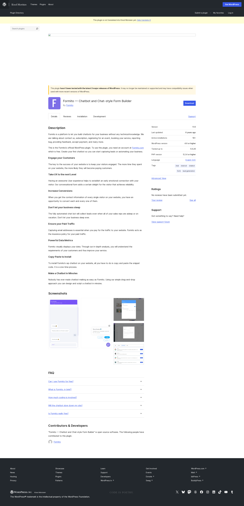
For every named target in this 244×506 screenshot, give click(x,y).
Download (189, 103)
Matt (194, 472)
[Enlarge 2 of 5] (108, 301)
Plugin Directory (17, 13)
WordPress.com (199, 468)
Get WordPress (232, 4)
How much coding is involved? (62, 397)
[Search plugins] (37, 28)
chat (177, 166)
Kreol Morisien (40, 492)
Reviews (67, 116)
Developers (106, 476)
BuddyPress (197, 480)
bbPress (195, 476)
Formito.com (138, 147)
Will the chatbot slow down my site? (65, 405)
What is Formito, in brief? (60, 389)
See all (193, 200)
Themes (58, 472)
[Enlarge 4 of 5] (140, 326)
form (179, 171)
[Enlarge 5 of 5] (140, 347)
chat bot (184, 166)
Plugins (58, 476)
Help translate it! (144, 20)
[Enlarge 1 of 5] (75, 301)
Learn (103, 468)
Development (99, 116)
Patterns (59, 480)
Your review (156, 200)
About (12, 468)
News (12, 472)
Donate (150, 476)
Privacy (13, 480)
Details (54, 116)
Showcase (59, 468)
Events (149, 472)
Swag (149, 480)
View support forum (160, 222)
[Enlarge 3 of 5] (140, 301)
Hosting (13, 476)
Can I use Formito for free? (60, 381)
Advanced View (158, 178)
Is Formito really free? (58, 413)
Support (192, 116)
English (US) (191, 160)
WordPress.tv (107, 480)
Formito (69, 105)
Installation (82, 116)
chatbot (192, 166)
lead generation (189, 171)
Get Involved (151, 468)
